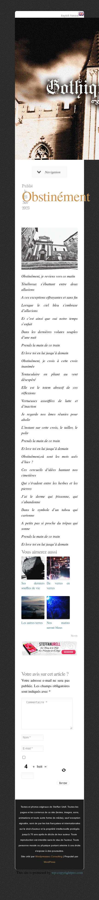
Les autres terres (32, 622)
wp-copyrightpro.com (67, 872)
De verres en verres (58, 585)
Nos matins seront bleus (58, 625)
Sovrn (74, 635)
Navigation (53, 172)
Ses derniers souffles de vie (32, 585)
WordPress (49, 862)
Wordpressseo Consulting (48, 856)
